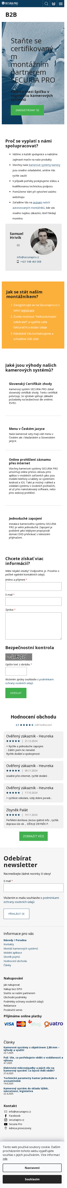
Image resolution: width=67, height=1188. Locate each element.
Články (7, 965)
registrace (27, 310)
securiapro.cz (16, 1119)
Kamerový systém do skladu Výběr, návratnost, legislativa (26, 1090)
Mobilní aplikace (13, 952)
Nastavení (32, 1168)
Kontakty (9, 944)
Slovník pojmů (12, 956)
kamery (56, 165)
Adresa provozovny (20, 1128)
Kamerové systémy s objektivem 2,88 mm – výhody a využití (31, 1049)
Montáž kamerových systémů (21, 948)
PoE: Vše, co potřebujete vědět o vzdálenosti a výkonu (33, 1059)
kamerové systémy (40, 165)
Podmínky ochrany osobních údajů (24, 1001)
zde (5, 1159)
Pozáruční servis (13, 1010)
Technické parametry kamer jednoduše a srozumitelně (30, 1079)
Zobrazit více (33, 836)
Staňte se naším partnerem (19, 993)
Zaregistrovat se (27, 110)
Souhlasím (32, 1179)
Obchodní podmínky (15, 997)
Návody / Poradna (15, 940)
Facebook (14, 1115)
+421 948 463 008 (30, 261)
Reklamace (10, 1005)
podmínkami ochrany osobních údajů (29, 681)
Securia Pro (15, 1124)
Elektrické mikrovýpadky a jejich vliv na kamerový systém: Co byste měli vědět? (29, 1069)
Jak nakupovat (12, 984)
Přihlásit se (16, 913)
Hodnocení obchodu (33, 717)
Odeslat (16, 693)
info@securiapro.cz (28, 257)
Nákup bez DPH (13, 989)
